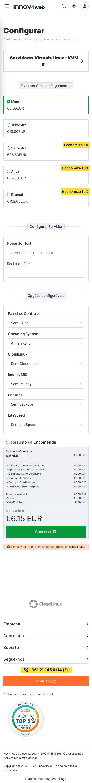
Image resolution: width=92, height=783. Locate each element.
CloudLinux (17, 354)
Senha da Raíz (18, 263)
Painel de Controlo (23, 313)
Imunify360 (17, 374)
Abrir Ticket (46, 681)
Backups (15, 395)
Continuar (44, 531)
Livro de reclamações (40, 779)
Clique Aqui (77, 546)
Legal (63, 779)
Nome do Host (19, 243)
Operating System (23, 334)
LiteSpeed (16, 415)
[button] (6, 6)
